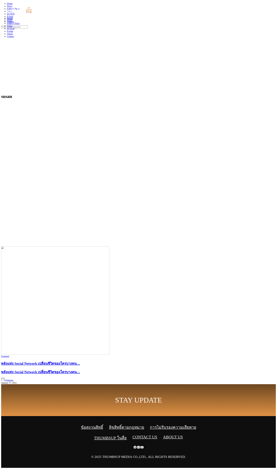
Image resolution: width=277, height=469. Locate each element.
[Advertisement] (138, 69)
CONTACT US (144, 437)
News (9, 21)
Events (10, 31)
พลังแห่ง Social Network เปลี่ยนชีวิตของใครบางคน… (40, 372)
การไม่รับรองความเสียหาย (173, 427)
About (10, 34)
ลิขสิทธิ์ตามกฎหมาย (126, 427)
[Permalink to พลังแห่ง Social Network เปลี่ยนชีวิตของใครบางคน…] (55, 353)
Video (9, 26)
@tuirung (9, 380)
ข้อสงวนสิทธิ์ (92, 427)
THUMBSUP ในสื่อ (110, 438)
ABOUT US (173, 437)
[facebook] (268, 4)
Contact (10, 36)
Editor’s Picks (13, 23)
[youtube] (275, 4)
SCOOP (11, 28)
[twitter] (272, 4)
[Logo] (21, 13)
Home (10, 18)
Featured (5, 356)
